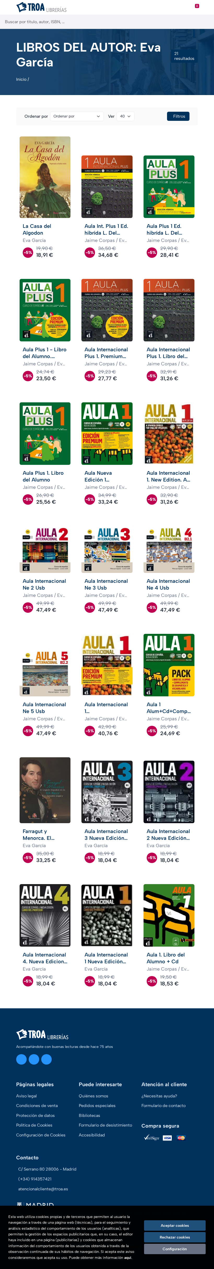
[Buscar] (205, 22)
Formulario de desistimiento (105, 1125)
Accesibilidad (92, 1135)
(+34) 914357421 (34, 1179)
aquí (127, 1257)
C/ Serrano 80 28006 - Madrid (47, 1169)
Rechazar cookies (175, 1237)
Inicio (21, 79)
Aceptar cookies (175, 1225)
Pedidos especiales (97, 1105)
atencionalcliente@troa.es (43, 1188)
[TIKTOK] (46, 1059)
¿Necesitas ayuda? (159, 1095)
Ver (111, 116)
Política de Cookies (34, 1125)
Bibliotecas (89, 1115)
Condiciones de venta (37, 1105)
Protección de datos (35, 1115)
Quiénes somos (93, 1095)
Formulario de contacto (163, 1105)
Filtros (179, 116)
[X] (34, 1059)
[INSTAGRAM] (21, 1059)
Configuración (175, 1249)
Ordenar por (36, 116)
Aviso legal (26, 1095)
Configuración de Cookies (41, 1135)
